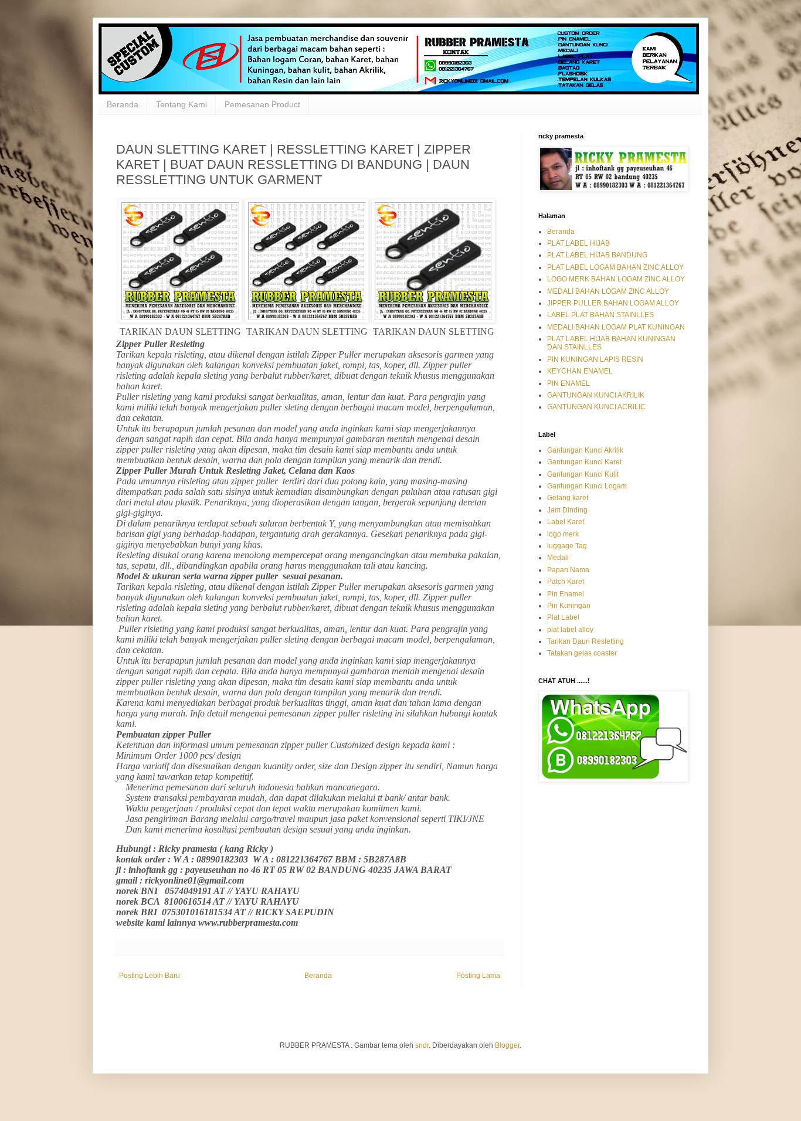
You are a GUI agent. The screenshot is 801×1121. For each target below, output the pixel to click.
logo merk (563, 534)
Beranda (122, 104)
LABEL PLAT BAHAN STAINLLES (600, 315)
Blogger (507, 1045)
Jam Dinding (567, 510)
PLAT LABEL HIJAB (578, 243)
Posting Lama (478, 975)
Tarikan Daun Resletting (585, 641)
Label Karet (565, 522)
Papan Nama (568, 570)
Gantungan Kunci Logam (587, 486)
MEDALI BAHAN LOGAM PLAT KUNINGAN (616, 327)
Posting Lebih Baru (149, 975)
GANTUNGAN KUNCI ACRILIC (596, 407)
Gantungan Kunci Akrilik (585, 450)
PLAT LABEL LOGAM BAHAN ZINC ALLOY (615, 267)
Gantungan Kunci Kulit (583, 474)
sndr (422, 1045)
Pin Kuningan (568, 606)
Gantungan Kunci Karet (584, 462)
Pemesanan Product (262, 104)
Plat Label (563, 617)
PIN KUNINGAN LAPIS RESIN (595, 359)
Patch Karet (565, 582)
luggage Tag (567, 546)
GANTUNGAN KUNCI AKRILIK (595, 395)
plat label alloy (570, 630)
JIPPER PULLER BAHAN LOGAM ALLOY (613, 303)
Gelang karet (567, 498)
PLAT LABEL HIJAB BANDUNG (597, 255)
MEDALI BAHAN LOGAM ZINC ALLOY (608, 291)
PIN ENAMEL (568, 383)
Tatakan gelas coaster (582, 653)
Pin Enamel (565, 594)
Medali (558, 557)
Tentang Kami (181, 104)
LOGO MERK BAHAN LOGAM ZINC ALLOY (616, 279)
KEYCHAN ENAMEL (580, 371)
